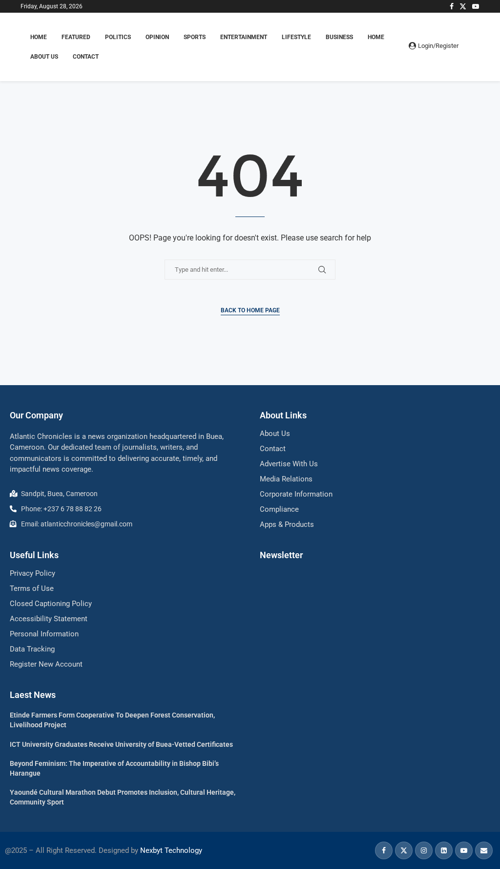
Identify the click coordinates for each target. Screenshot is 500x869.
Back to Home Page (250, 310)
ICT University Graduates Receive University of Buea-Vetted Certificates (121, 744)
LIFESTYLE (296, 37)
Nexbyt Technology (171, 850)
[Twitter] (463, 6)
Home (376, 37)
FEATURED (76, 37)
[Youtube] (475, 6)
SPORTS (195, 37)
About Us (44, 56)
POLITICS (118, 37)
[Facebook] (451, 6)
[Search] (474, 47)
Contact (86, 56)
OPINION (157, 37)
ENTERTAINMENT (243, 37)
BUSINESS (339, 37)
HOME (38, 37)
